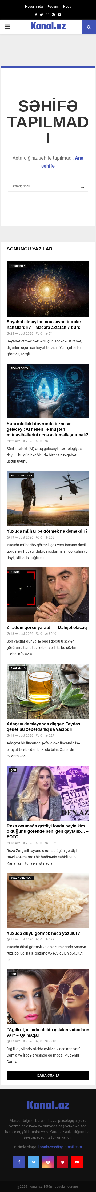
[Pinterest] (62, 1162)
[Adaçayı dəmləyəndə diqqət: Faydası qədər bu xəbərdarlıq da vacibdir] (48, 691)
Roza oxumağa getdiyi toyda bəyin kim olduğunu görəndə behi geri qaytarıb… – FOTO (48, 831)
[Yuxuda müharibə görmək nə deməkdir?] (48, 498)
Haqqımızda (34, 7)
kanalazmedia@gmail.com (60, 1147)
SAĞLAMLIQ (18, 668)
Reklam (52, 7)
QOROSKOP (18, 266)
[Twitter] (33, 1162)
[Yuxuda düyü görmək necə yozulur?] (48, 900)
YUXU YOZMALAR (21, 475)
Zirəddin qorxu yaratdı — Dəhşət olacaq (47, 627)
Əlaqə (67, 7)
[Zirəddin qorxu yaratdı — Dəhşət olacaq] (48, 595)
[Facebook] (19, 1162)
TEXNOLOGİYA (19, 368)
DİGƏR (15, 572)
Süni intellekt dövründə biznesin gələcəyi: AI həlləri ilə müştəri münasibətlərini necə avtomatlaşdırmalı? (47, 429)
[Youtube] (77, 1162)
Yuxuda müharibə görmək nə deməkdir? (47, 531)
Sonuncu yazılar (30, 249)
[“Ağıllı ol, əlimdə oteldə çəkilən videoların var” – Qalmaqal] (48, 996)
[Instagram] (48, 1162)
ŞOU (13, 770)
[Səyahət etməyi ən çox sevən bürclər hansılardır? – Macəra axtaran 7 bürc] (48, 289)
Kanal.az (48, 27)
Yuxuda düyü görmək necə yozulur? (43, 933)
